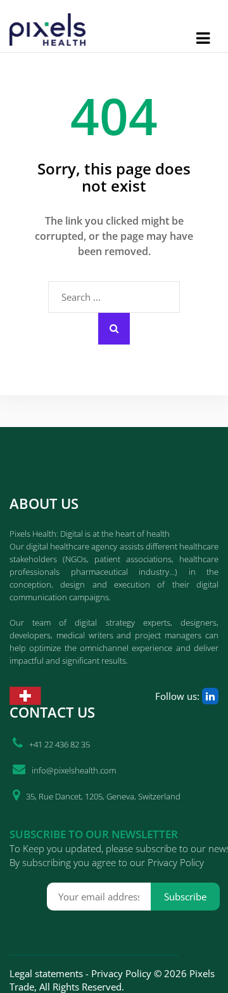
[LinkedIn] (210, 696)
